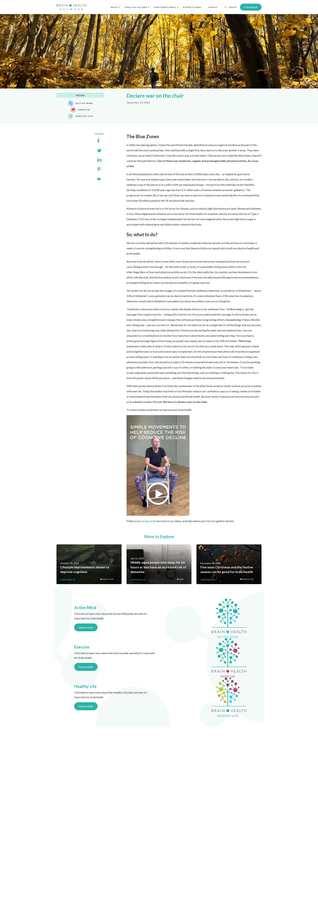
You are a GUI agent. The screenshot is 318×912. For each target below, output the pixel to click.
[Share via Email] (99, 179)
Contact (212, 7)
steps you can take (136, 7)
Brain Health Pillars (165, 7)
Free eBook (250, 7)
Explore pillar (85, 627)
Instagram (147, 521)
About (114, 7)
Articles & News (192, 7)
